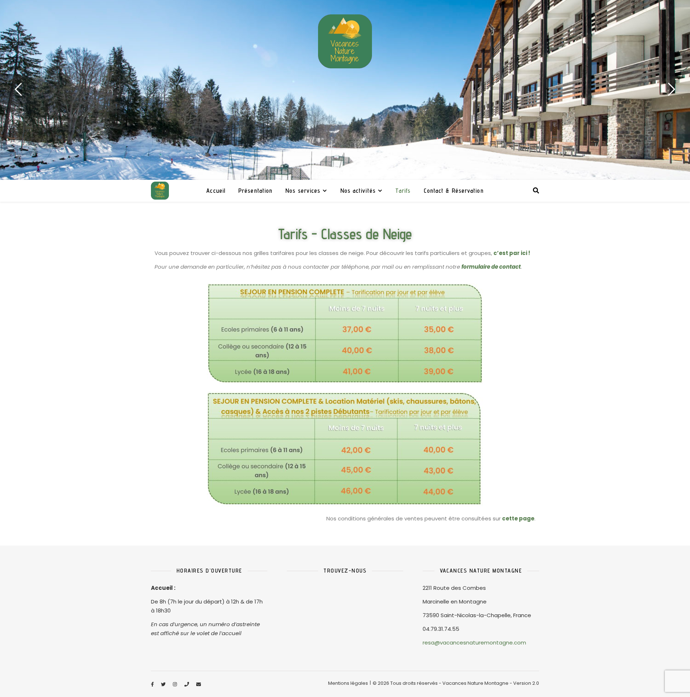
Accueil (215, 190)
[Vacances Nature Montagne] (345, 41)
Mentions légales (348, 683)
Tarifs (403, 190)
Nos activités (358, 190)
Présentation (255, 190)
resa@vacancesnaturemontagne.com (474, 642)
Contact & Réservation (454, 190)
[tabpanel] (345, 90)
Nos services (302, 190)
